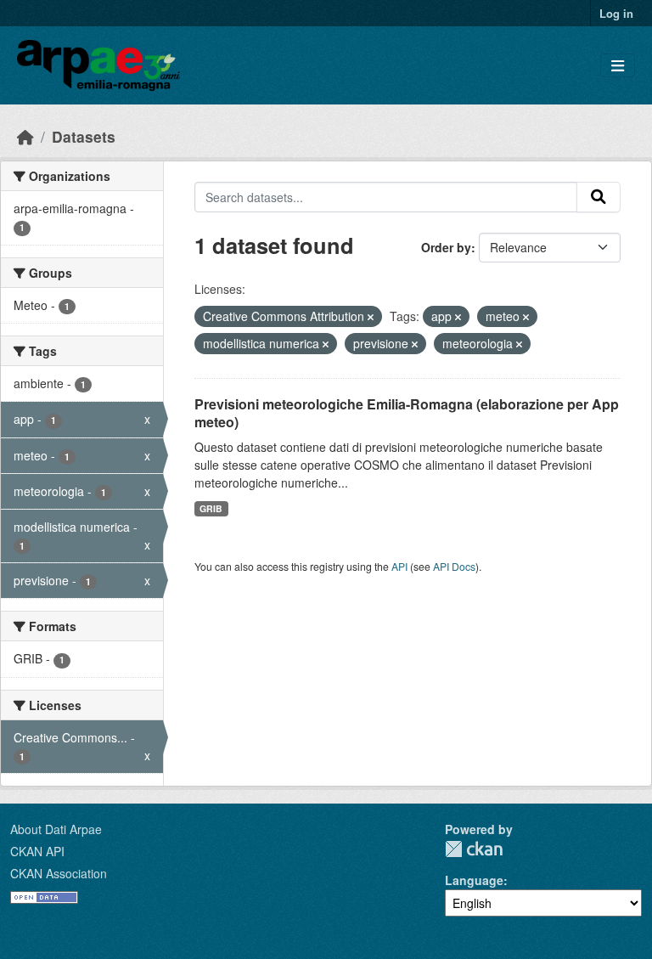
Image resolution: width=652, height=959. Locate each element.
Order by (446, 247)
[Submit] (598, 197)
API (399, 566)
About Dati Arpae (56, 829)
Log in (616, 13)
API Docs (454, 566)
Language (474, 880)
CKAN (474, 849)
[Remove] (371, 317)
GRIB (211, 508)
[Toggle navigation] (617, 66)
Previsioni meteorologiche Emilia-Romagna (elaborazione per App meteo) (406, 413)
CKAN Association (58, 873)
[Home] (25, 136)
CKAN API (37, 851)
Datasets (83, 136)
